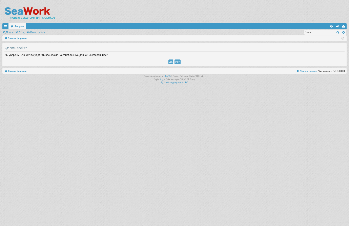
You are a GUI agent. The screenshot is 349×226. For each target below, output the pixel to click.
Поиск (9, 32)
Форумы (19, 26)
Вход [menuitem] (338, 27)
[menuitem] (331, 26)
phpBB (167, 76)
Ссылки (6, 27)
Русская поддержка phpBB (174, 82)
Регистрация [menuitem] (344, 27)
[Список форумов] (29, 13)
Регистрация (37, 32)
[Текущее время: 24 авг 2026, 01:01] (343, 38)
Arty (162, 79)
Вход (21, 32)
